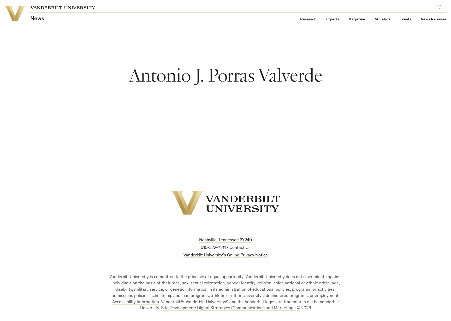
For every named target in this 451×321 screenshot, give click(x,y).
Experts (332, 19)
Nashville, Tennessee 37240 (225, 240)
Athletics (382, 19)
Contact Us (240, 248)
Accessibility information (135, 302)
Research (308, 19)
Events (405, 19)
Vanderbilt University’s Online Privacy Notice (225, 255)
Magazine (356, 19)
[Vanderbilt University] (225, 202)
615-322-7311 (213, 248)
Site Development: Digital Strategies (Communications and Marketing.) (228, 308)
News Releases (434, 19)
